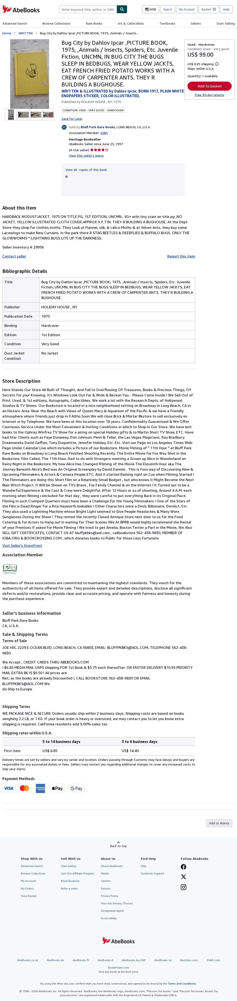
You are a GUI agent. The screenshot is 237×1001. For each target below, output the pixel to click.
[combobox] (88, 9)
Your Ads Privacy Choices (117, 903)
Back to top (118, 846)
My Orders (27, 888)
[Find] (122, 9)
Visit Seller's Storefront (22, 545)
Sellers (196, 23)
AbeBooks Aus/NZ (134, 960)
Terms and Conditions (182, 983)
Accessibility (109, 918)
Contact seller (14, 256)
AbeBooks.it (105, 960)
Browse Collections (57, 23)
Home (6, 33)
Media (105, 873)
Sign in (167, 9)
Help (226, 9)
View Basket (29, 896)
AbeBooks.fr (81, 960)
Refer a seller (69, 888)
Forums (106, 888)
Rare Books (94, 23)
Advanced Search (14, 23)
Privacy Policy (109, 896)
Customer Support (152, 873)
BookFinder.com (118, 969)
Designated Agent (112, 910)
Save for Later (72, 119)
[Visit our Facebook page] (183, 867)
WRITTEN (26, 33)
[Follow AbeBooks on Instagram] (183, 888)
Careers (106, 881)
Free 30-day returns (209, 95)
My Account (187, 9)
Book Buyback (70, 881)
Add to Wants (219, 823)
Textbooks (167, 23)
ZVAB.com (213, 960)
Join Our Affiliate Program (77, 873)
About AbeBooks (112, 866)
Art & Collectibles (131, 23)
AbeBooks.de (55, 960)
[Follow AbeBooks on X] (183, 877)
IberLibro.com (189, 960)
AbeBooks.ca (163, 960)
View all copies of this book (86, 170)
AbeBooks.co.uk (27, 960)
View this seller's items (86, 155)
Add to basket (210, 86)
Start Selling (225, 23)
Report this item (181, 256)
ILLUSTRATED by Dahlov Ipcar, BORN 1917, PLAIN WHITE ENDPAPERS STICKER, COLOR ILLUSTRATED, (123, 93)
